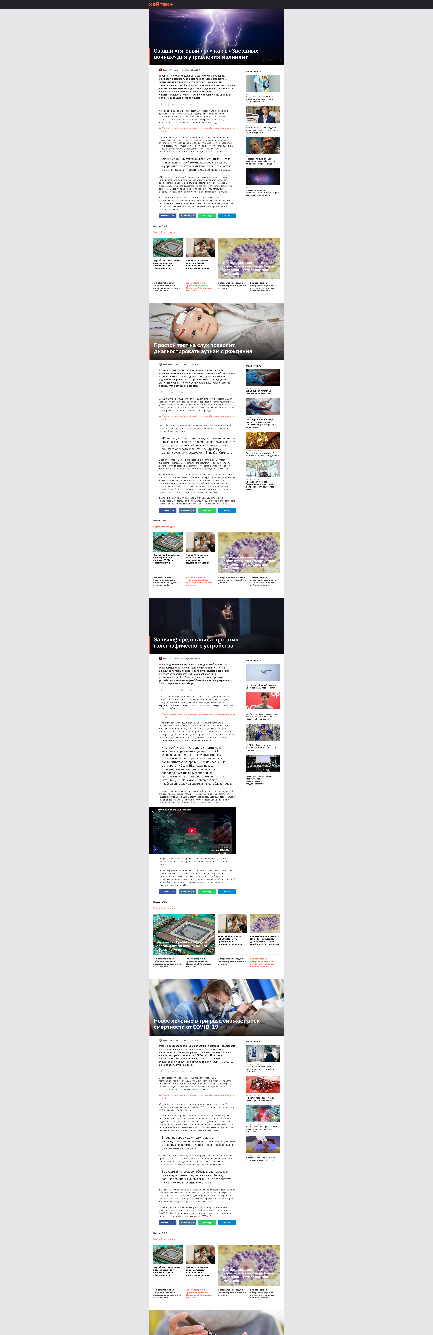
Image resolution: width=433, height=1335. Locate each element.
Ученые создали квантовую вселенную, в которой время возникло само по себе (198, 129)
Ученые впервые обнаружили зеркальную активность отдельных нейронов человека (263, 287)
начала (200, 870)
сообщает (199, 740)
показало (195, 500)
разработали (194, 197)
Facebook (167, 216)
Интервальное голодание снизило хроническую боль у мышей (232, 285)
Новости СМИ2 (160, 226)
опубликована (166, 1110)
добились (167, 379)
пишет (205, 122)
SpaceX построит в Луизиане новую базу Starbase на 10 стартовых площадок (199, 287)
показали (190, 1213)
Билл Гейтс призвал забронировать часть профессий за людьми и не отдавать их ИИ (167, 287)
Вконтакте (187, 216)
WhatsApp (207, 216)
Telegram (226, 216)
